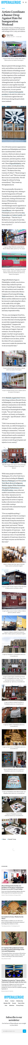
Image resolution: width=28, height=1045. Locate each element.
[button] (19, 1001)
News (3, 8)
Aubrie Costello (17, 215)
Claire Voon (9, 35)
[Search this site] (23, 2)
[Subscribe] (24, 1031)
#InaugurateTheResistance (10, 488)
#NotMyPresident (7, 490)
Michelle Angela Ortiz (13, 398)
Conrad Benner (6, 210)
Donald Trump (12, 839)
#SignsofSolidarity (15, 163)
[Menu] (26, 2)
